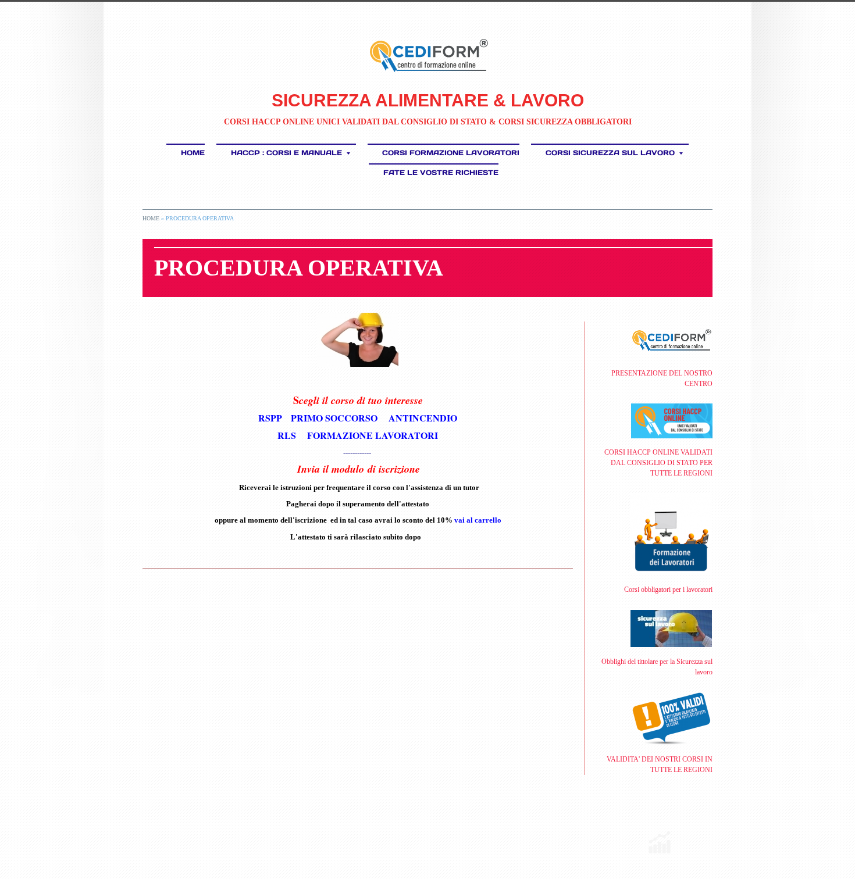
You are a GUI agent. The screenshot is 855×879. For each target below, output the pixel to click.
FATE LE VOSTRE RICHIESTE (440, 172)
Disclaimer (301, 835)
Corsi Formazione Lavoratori (450, 152)
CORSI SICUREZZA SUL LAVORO (610, 152)
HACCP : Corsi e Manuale (286, 152)
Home (193, 152)
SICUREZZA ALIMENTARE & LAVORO (428, 100)
